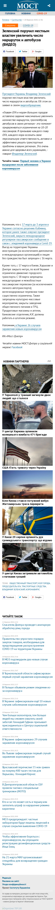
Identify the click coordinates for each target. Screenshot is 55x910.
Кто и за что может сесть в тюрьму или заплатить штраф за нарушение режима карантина (25, 805)
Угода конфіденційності (14, 884)
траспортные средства (34, 586)
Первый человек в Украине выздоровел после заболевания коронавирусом (26, 164)
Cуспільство (17, 20)
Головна (10, 13)
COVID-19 (42, 13)
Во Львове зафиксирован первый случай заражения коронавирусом (26, 754)
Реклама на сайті (10, 881)
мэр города (44, 583)
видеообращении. (30, 105)
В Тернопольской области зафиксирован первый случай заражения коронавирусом (27, 675)
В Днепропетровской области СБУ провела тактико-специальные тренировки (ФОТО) (22, 788)
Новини (26, 13)
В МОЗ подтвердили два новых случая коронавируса (25, 661)
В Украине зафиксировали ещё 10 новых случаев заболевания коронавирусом (26, 702)
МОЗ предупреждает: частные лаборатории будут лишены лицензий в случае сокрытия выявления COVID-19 (25, 822)
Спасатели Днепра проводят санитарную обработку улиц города (26, 626)
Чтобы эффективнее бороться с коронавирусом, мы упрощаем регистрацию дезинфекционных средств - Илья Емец (26, 842)
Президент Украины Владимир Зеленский (26, 94)
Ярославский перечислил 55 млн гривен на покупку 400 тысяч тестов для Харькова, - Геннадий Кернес (26, 770)
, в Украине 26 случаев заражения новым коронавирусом (22, 327)
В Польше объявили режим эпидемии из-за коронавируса (26, 689)
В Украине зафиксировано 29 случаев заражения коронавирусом (24, 741)
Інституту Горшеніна (20, 887)
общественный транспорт (23, 583)
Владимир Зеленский (24, 153)
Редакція (6, 877)
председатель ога (11, 586)
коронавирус (33, 589)
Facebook (16, 347)
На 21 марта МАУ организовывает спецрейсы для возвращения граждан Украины (25, 860)
